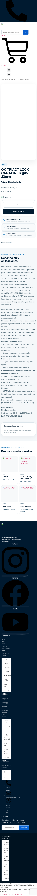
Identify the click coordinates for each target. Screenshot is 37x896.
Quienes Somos (6, 765)
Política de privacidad (4, 707)
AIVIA (3, 639)
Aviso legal (5, 710)
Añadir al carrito (18, 211)
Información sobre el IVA (5, 703)
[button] (8, 70)
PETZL (6, 79)
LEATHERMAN (6, 648)
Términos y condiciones (5, 699)
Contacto (4, 767)
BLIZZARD (5, 644)
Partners (4, 716)
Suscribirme (24, 827)
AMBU (3, 641)
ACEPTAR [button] (18, 894)
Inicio (2, 79)
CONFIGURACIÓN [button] (7, 894)
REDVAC (4, 655)
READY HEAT (5, 653)
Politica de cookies (4, 713)
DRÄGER (4, 646)
